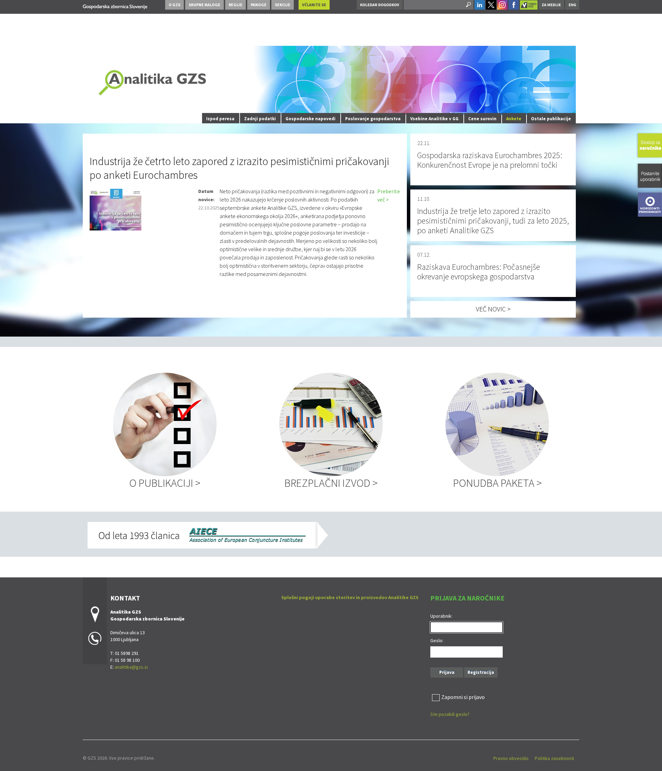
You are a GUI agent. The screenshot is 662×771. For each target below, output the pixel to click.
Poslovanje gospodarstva (373, 119)
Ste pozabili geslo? (450, 714)
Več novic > (493, 309)
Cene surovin (482, 119)
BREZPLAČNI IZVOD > (331, 483)
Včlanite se (314, 4)
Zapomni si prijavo (463, 696)
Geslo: (436, 640)
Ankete (513, 119)
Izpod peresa (220, 119)
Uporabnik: (441, 616)
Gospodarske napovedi (310, 119)
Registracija (481, 672)
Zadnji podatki (260, 119)
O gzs (174, 4)
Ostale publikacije (551, 119)
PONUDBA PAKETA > (497, 483)
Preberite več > (388, 195)
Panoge (259, 4)
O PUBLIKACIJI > (164, 483)
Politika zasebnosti (554, 758)
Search (467, 5)
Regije (235, 4)
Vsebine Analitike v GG (434, 119)
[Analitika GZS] (115, 5)
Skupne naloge (204, 4)
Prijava (446, 672)
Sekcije (282, 4)
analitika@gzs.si (131, 667)
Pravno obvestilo (511, 758)
